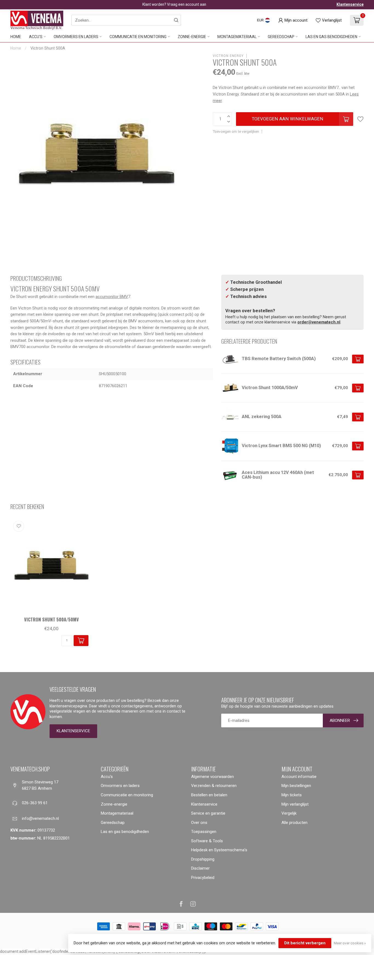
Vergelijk (289, 813)
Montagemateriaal (237, 36)
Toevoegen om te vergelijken (236, 131)
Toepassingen (203, 831)
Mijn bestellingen (296, 785)
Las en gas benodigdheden (331, 36)
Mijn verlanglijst (295, 804)
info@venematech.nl (40, 818)
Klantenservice (350, 4)
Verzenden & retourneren (214, 785)
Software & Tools (207, 840)
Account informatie (299, 776)
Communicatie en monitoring (138, 36)
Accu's (35, 36)
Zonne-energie (192, 36)
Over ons (199, 822)
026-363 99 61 (35, 802)
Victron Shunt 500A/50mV (51, 619)
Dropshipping (202, 859)
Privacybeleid (202, 877)
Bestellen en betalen (209, 794)
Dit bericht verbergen (305, 942)
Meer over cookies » (350, 943)
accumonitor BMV (112, 296)
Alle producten (294, 822)
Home (15, 36)
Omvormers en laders (76, 36)
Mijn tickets (291, 794)
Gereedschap (281, 36)
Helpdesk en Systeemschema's (219, 849)
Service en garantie (208, 813)
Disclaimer (200, 868)
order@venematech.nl (318, 322)
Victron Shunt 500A (47, 48)
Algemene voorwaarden (212, 776)
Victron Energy (228, 55)
